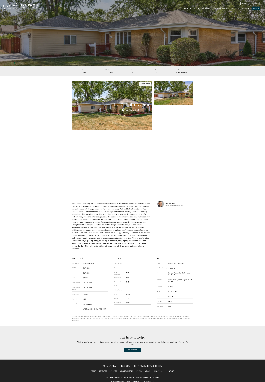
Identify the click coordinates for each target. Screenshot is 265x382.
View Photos (145, 84)
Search (256, 8)
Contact (244, 3)
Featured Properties (202, 8)
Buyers (245, 8)
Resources (159, 371)
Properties (132, 100)
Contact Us (132, 350)
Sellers (234, 8)
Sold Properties (221, 8)
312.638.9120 (125, 366)
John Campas (110, 365)
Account (254, 3)
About (187, 8)
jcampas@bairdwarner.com (174, 205)
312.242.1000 (154, 377)
